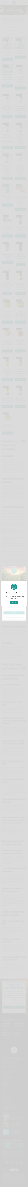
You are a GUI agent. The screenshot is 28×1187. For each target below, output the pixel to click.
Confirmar (14, 602)
